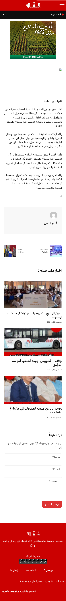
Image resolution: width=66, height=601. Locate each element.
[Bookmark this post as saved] (61, 196)
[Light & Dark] (4, 14)
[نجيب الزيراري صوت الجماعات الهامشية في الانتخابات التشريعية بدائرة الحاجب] (33, 390)
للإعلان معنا (31, 570)
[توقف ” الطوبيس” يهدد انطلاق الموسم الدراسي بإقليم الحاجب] (33, 342)
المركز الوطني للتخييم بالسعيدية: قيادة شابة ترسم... (34, 315)
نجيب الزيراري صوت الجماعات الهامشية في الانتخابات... (35, 410)
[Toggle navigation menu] (62, 5)
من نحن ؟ (48, 570)
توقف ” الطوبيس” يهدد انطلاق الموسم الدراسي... (37, 362)
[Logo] (33, 8)
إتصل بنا (14, 570)
